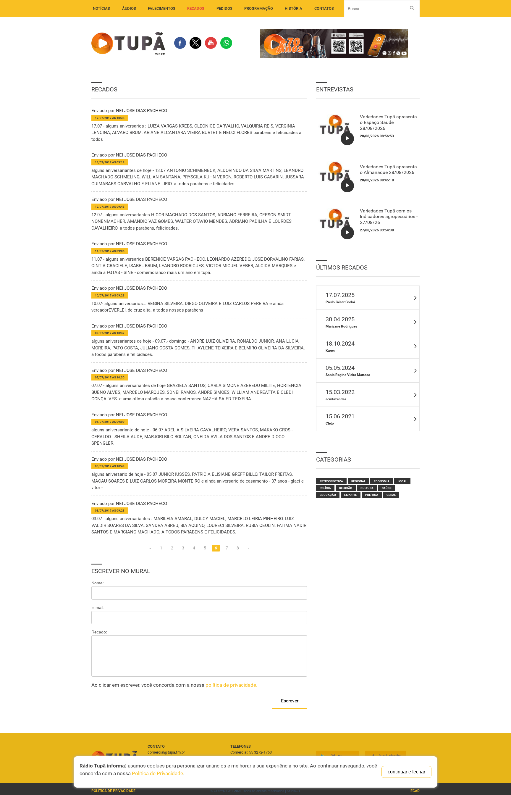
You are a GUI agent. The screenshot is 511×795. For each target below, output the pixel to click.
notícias (101, 8)
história (293, 8)
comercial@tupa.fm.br (166, 752)
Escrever (289, 701)
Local (402, 481)
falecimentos (161, 8)
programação (258, 8)
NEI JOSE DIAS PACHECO (141, 110)
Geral (391, 494)
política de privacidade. (231, 685)
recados (195, 8)
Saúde (387, 488)
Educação (328, 494)
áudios (129, 8)
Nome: (97, 582)
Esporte (350, 494)
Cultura (366, 488)
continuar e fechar (406, 771)
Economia (381, 481)
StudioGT (293, 791)
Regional (358, 481)
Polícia (325, 488)
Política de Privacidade (113, 791)
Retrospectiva (331, 481)
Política (371, 494)
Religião (345, 488)
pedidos (224, 8)
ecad (415, 791)
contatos (324, 8)
